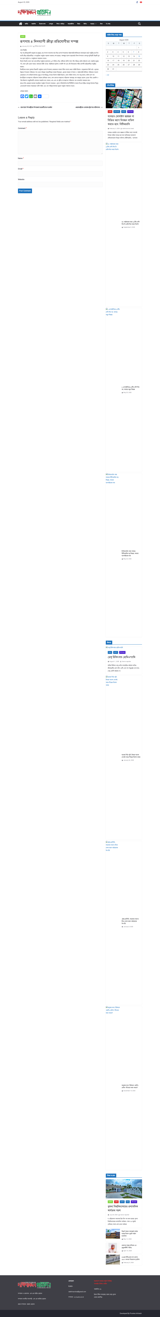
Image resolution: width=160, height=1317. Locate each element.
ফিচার (78, 24)
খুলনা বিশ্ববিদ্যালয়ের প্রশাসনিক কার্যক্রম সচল (123, 1208)
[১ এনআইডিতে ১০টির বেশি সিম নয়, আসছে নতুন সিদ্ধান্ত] (113, 390)
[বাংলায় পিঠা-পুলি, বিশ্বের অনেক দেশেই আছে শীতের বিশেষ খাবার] (113, 758)
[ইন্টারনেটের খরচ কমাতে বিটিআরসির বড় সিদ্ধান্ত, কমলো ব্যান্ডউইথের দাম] (113, 555)
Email (20, 169)
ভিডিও (85, 24)
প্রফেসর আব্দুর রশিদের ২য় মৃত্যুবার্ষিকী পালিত (129, 1246)
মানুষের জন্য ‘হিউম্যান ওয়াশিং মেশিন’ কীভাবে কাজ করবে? (130, 1086)
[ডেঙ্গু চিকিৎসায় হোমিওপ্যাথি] (124, 647)
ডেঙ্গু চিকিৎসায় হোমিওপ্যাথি (121, 657)
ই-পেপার (108, 24)
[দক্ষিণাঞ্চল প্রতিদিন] (20, 23)
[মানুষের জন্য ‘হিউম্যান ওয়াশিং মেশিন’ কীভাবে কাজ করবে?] (113, 1088)
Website (21, 179)
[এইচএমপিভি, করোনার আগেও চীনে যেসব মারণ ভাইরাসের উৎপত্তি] (113, 923)
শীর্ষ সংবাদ (130, 111)
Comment (22, 128)
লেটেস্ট (123, 111)
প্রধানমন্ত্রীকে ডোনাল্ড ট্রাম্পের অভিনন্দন (88, 107)
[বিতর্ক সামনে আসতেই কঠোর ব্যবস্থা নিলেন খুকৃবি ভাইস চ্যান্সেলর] (113, 1235)
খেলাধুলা (51, 24)
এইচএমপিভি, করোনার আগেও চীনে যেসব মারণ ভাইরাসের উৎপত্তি (130, 921)
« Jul (107, 75)
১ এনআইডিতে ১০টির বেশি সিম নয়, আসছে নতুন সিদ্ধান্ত (130, 388)
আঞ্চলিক (33, 24)
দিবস (101, 24)
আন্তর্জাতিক (71, 24)
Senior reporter (126, 661)
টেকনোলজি (116, 111)
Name (21, 158)
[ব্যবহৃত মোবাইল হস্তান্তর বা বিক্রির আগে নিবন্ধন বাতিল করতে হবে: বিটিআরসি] (124, 98)
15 (139, 56)
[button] (95, 23)
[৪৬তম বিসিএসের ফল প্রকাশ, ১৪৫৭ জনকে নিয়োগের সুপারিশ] (113, 1260)
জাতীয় (26, 24)
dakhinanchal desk (128, 128)
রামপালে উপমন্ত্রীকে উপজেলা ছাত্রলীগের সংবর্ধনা (36, 107)
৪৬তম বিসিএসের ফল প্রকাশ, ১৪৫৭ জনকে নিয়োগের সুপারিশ (131, 1258)
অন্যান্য (92, 24)
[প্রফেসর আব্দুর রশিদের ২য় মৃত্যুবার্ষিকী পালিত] (113, 1248)
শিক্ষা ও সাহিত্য (60, 24)
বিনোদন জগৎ (42, 24)
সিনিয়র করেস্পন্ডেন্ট (40, 46)
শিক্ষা (128, 1201)
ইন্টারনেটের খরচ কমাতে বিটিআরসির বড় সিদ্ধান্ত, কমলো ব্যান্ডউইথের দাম (130, 553)
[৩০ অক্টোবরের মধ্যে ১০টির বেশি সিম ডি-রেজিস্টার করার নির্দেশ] (113, 225)
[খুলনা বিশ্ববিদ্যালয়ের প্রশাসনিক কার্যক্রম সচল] (124, 1188)
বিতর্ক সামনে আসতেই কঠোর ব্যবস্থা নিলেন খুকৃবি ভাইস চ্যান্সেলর (130, 1233)
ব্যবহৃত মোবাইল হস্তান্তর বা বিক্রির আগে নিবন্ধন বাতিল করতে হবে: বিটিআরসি (121, 120)
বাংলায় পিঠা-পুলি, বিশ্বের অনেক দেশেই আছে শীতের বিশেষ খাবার (131, 756)
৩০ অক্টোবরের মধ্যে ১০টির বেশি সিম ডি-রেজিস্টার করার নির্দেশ (131, 223)
